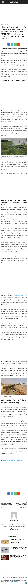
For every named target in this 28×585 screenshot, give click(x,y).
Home (2, 24)
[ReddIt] (18, 44)
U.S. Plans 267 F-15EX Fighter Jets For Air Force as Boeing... (18, 548)
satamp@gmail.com (8, 458)
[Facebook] (8, 44)
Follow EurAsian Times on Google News (12, 460)
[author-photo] (14, 518)
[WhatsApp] (15, 44)
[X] (12, 44)
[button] (3, 2)
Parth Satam (4, 40)
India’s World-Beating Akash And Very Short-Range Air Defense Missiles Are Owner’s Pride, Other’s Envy (21, 504)
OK (25, 583)
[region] (14, 14)
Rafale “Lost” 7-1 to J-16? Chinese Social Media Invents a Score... (17, 541)
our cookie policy (15, 581)
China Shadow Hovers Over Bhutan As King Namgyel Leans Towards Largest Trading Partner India (6, 504)
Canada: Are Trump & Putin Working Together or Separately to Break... (18, 557)
